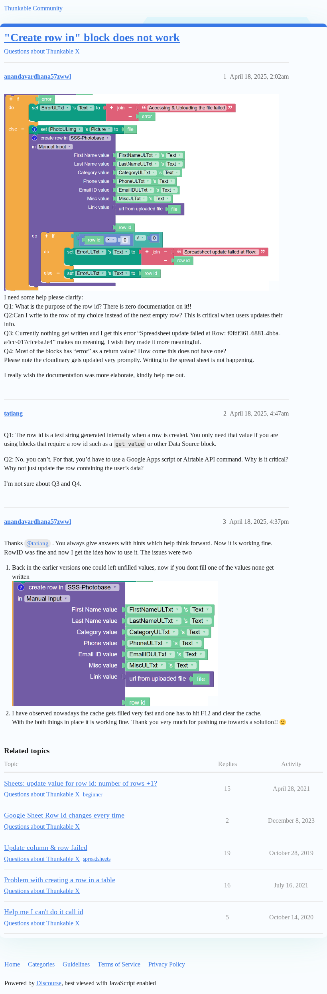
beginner (92, 795)
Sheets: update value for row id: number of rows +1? (80, 783)
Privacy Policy (166, 964)
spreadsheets (96, 859)
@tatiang (37, 543)
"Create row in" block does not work (92, 37)
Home (12, 964)
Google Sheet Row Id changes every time (64, 815)
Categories (41, 964)
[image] (141, 192)
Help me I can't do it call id (43, 912)
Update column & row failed (45, 847)
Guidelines (76, 964)
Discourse (48, 983)
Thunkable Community (33, 8)
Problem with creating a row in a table (59, 880)
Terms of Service (119, 964)
